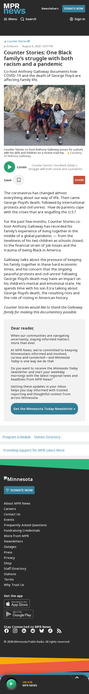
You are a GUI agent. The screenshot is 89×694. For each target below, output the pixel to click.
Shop (8, 563)
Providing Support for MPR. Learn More (34, 450)
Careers (10, 508)
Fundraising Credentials (22, 530)
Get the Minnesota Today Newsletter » (44, 408)
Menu (12, 19)
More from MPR (16, 536)
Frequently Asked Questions (25, 525)
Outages (10, 546)
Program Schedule (17, 437)
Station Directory (47, 437)
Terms (9, 579)
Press (8, 552)
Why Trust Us (14, 584)
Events (9, 519)
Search (30, 19)
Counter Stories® (18, 41)
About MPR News (17, 503)
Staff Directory (15, 568)
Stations (10, 574)
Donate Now (73, 8)
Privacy (9, 557)
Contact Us (12, 514)
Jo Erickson (11, 46)
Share (79, 180)
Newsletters (13, 541)
